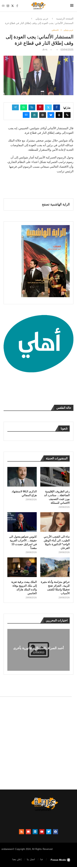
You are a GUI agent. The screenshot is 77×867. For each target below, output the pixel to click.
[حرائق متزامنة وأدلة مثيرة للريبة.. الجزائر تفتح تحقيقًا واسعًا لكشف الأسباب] (55, 567)
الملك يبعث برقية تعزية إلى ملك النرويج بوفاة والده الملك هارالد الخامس (24, 587)
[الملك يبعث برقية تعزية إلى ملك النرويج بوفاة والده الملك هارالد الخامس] (22, 567)
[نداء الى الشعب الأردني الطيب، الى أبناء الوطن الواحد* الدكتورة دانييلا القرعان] (55, 522)
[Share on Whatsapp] (23, 107)
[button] (10, 650)
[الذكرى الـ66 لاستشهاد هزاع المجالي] (22, 477)
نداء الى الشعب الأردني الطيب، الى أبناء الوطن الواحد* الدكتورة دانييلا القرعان (57, 542)
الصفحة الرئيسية (64, 18)
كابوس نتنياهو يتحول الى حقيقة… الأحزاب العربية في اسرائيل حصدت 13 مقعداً (23, 542)
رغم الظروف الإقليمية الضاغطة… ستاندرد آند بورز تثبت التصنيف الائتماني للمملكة (57, 497)
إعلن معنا (16, 859)
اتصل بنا (31, 859)
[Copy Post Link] (67, 115)
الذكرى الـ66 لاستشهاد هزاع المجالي (24, 493)
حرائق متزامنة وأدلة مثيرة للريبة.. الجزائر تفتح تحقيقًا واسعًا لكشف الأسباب (55, 587)
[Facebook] (17, 5)
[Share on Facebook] (56, 107)
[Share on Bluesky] (50, 115)
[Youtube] (3, 5)
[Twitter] (12, 5)
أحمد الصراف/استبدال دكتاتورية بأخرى (38, 648)
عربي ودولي (41, 18)
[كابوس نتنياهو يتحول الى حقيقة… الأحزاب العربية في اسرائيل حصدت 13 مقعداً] (22, 522)
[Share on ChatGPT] (42, 115)
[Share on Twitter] (48, 107)
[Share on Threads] (59, 115)
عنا (41, 859)
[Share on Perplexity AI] (34, 115)
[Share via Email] (26, 115)
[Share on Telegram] (15, 107)
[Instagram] (7, 5)
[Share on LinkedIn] (31, 107)
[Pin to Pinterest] (40, 107)
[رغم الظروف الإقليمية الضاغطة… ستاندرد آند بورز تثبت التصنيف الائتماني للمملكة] (55, 477)
